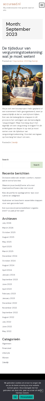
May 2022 (6, 331)
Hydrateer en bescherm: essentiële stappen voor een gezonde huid (22, 202)
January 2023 (8, 298)
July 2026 (6, 223)
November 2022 (9, 307)
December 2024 (9, 256)
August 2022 (8, 317)
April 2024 (7, 270)
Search (5, 159)
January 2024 (8, 274)
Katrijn (35, 61)
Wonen (5, 357)
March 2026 (7, 227)
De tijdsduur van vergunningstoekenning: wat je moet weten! (22, 52)
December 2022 (9, 303)
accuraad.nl (11, 4)
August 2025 (8, 237)
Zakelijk (14, 142)
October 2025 (9, 232)
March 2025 (7, 251)
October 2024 (9, 260)
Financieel (6, 348)
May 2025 (7, 242)
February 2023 (9, 293)
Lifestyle (6, 353)
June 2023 (7, 284)
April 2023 (7, 289)
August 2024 (8, 265)
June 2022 (7, 326)
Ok (15, 397)
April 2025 (7, 246)
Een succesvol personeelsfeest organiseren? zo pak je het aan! (20, 209)
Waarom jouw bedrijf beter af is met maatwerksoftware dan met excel (18, 186)
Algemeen (6, 343)
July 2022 (6, 322)
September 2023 (10, 279)
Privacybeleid (26, 397)
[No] (41, 390)
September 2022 (10, 312)
